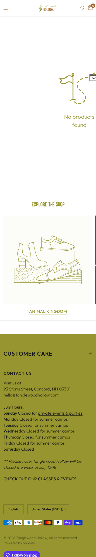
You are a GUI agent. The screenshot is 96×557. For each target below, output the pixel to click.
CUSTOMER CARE (28, 353)
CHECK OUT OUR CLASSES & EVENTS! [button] (40, 479)
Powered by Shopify (19, 543)
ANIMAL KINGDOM (48, 311)
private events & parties (60, 413)
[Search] (82, 8)
